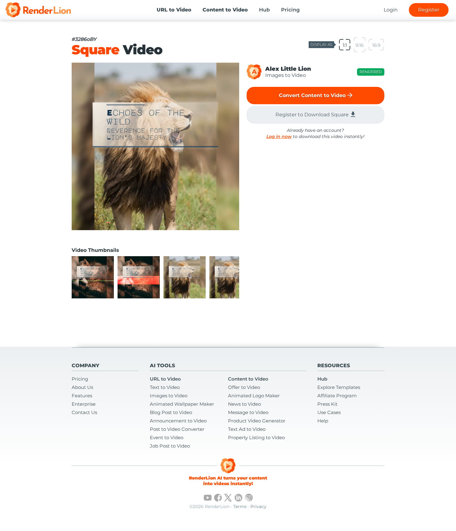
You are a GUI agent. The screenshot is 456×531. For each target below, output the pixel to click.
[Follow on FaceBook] (218, 498)
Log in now (279, 136)
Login (391, 10)
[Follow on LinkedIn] (238, 498)
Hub (264, 10)
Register (428, 10)
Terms (240, 506)
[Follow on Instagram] (249, 498)
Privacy (258, 506)
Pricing (290, 10)
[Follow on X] (228, 498)
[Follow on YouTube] (208, 498)
